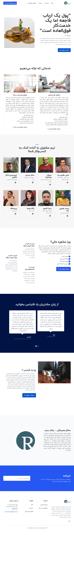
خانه (52, 3)
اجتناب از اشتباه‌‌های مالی (30, 268)
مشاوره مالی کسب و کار (20, 95)
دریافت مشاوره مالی (64, 50)
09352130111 (14, 509)
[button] (38, 346)
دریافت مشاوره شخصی (54, 129)
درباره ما (40, 3)
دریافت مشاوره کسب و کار (20, 127)
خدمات (47, 3)
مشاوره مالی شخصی (54, 95)
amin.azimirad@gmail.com (11, 512)
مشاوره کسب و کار (43, 508)
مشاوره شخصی (44, 505)
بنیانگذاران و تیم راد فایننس (28, 374)
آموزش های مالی (32, 3)
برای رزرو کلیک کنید (11, 3)
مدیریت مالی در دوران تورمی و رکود (29, 244)
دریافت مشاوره (29, 395)
